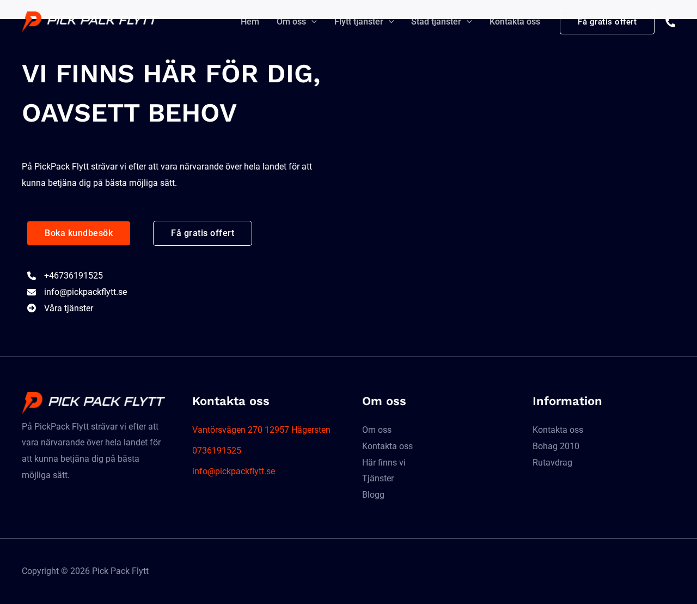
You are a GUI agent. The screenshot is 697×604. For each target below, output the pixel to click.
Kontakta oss (515, 21)
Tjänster (378, 478)
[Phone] (670, 22)
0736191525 (216, 450)
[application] (311, 22)
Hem (250, 21)
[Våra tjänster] (60, 308)
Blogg (373, 495)
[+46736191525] (65, 276)
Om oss (291, 21)
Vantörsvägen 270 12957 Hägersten (261, 430)
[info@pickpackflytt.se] (77, 292)
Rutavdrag (552, 462)
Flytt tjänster (358, 21)
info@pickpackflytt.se (233, 471)
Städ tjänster (436, 21)
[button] (78, 233)
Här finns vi (384, 462)
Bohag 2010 (556, 446)
